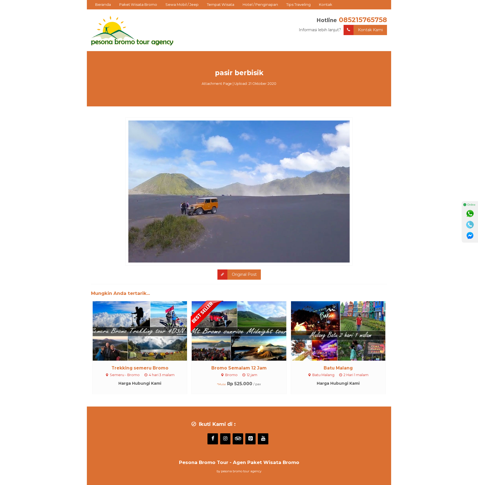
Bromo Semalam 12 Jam (239, 368)
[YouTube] (263, 438)
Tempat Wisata (220, 4)
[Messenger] (470, 236)
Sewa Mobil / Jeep (182, 4)
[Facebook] (212, 438)
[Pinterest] (250, 438)
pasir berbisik (239, 73)
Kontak (325, 4)
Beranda (103, 4)
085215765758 (363, 20)
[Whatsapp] (470, 213)
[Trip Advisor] (238, 438)
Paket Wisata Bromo (138, 4)
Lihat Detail (145, 330)
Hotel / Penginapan (260, 4)
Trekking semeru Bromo (139, 368)
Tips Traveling (298, 4)
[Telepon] (470, 225)
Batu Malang (338, 368)
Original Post (244, 274)
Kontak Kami (370, 29)
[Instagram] (225, 438)
